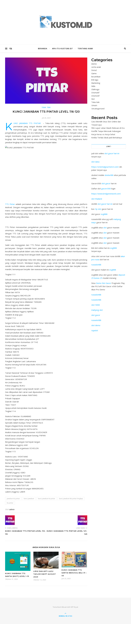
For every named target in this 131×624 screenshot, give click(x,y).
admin (11, 509)
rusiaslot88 (96, 264)
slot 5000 (95, 305)
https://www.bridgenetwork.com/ (106, 193)
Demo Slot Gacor (103, 283)
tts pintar (10, 503)
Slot (93, 99)
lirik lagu (94, 79)
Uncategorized (97, 108)
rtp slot (98, 209)
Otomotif (95, 95)
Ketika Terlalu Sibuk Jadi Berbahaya (106, 137)
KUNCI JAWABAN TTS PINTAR (27, 123)
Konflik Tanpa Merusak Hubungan (106, 131)
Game (94, 73)
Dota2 (94, 70)
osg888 (104, 214)
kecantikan (95, 76)
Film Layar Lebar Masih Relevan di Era (107, 128)
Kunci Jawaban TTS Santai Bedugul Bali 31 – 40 (74, 573)
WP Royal (74, 607)
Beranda (42, 48)
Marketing (95, 83)
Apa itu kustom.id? (62, 48)
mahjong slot (97, 310)
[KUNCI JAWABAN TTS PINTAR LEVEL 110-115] (10, 520)
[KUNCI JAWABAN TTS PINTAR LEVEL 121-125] (82, 520)
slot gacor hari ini (111, 153)
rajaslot (94, 330)
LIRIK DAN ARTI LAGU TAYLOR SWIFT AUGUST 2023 (44, 574)
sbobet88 (109, 175)
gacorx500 (106, 188)
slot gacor (106, 183)
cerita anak (96, 67)
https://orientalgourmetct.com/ (105, 167)
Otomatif (95, 92)
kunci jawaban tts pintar (46, 498)
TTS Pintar (10, 204)
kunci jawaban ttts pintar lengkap (71, 498)
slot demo (95, 325)
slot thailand (96, 198)
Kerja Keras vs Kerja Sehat (103, 134)
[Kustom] (65, 22)
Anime (94, 64)
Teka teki (46, 107)
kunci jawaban (29, 498)
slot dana (95, 161)
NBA (93, 86)
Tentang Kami (85, 48)
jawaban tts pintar (13, 498)
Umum (94, 105)
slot (105, 227)
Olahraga (95, 89)
